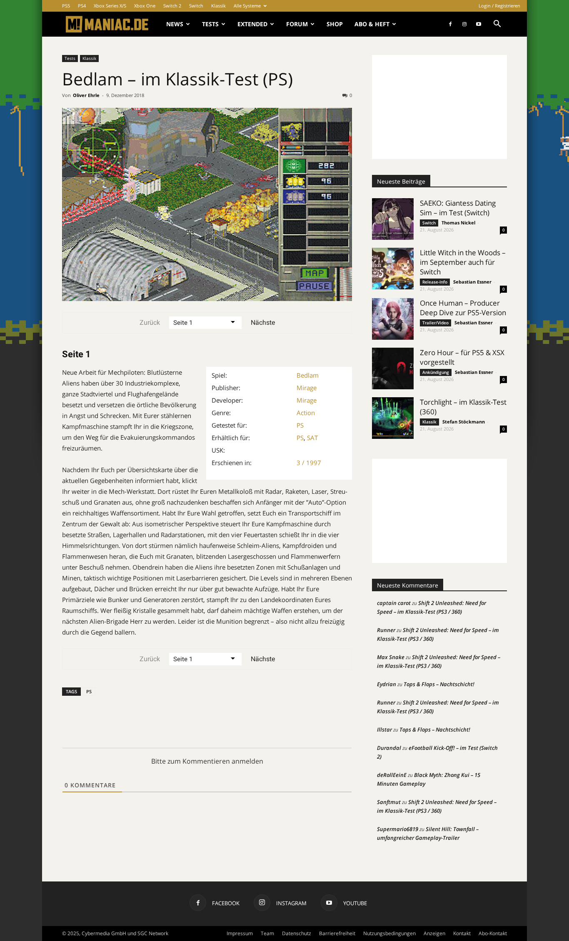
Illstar (384, 729)
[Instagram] (464, 24)
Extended (252, 24)
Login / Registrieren (499, 5)
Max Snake (390, 657)
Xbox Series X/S (110, 5)
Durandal (389, 748)
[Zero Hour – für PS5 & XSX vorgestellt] (393, 368)
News (174, 24)
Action (306, 412)
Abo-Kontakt (493, 933)
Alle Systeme (247, 5)
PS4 (82, 5)
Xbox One (144, 5)
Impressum (240, 933)
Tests (210, 24)
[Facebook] (450, 24)
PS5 (66, 5)
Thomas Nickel (458, 222)
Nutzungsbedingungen (389, 933)
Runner (386, 630)
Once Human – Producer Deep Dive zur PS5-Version (463, 307)
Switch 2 (172, 5)
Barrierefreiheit (337, 933)
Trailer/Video (435, 323)
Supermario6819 (397, 829)
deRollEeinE (392, 775)
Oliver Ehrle (86, 95)
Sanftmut (389, 802)
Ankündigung (435, 372)
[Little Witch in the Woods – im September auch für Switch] (393, 268)
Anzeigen (434, 933)
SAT (312, 437)
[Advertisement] (439, 107)
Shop (335, 24)
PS (300, 425)
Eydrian (386, 684)
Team (267, 933)
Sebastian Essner (472, 282)
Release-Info (434, 282)
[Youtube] (478, 24)
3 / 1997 (309, 462)
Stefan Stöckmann (463, 421)
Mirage (307, 387)
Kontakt (462, 933)
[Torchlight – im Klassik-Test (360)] (393, 418)
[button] (497, 25)
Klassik (218, 5)
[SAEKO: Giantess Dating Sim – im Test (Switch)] (393, 219)
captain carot (394, 603)
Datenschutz (296, 933)
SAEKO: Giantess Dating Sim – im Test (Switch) (458, 207)
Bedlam (308, 375)
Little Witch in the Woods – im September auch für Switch (463, 262)
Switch (196, 5)
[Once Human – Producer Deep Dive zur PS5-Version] (393, 319)
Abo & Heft (371, 24)
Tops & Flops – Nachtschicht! (439, 684)
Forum (297, 24)
